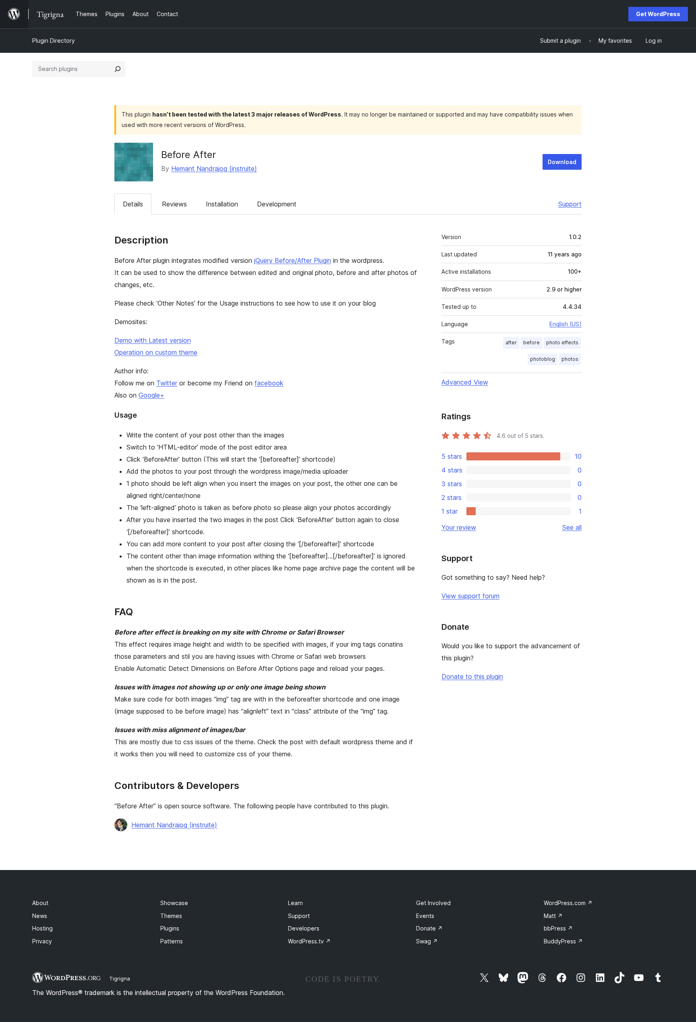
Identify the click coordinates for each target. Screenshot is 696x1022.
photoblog (542, 359)
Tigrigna (119, 978)
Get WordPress (658, 13)
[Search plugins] (118, 69)
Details (133, 204)
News (39, 915)
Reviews (174, 204)
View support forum (470, 596)
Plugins (169, 928)
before (531, 342)
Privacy (42, 941)
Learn (295, 902)
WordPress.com (568, 902)
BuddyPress (563, 941)
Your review (458, 527)
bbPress (558, 928)
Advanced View (464, 382)
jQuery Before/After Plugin (292, 260)
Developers (303, 928)
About (40, 902)
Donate (429, 928)
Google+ (151, 395)
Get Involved (433, 902)
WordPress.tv (309, 941)
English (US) (565, 324)
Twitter (166, 383)
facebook (269, 383)
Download (562, 161)
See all (572, 527)
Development (276, 204)
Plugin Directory (53, 40)
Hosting (42, 928)
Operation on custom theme (155, 352)
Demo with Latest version (152, 340)
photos (569, 359)
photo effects (562, 342)
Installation (222, 204)
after (511, 342)
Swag (427, 941)
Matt (553, 915)
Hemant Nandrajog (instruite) (214, 168)
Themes (171, 915)
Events (425, 915)
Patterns (171, 941)
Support (570, 204)
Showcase (174, 902)
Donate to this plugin (472, 676)
